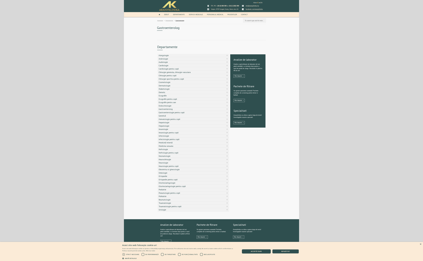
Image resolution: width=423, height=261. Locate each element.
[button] (179, 258)
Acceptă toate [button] (256, 251)
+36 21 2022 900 (233, 6)
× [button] (420, 244)
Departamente (179, 14)
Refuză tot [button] (285, 251)
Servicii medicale (196, 14)
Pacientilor (232, 14)
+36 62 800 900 (222, 6)
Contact (244, 14)
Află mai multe (150, 251)
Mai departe (238, 76)
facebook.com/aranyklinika (254, 9)
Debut (166, 14)
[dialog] (211, 251)
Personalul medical (215, 14)
